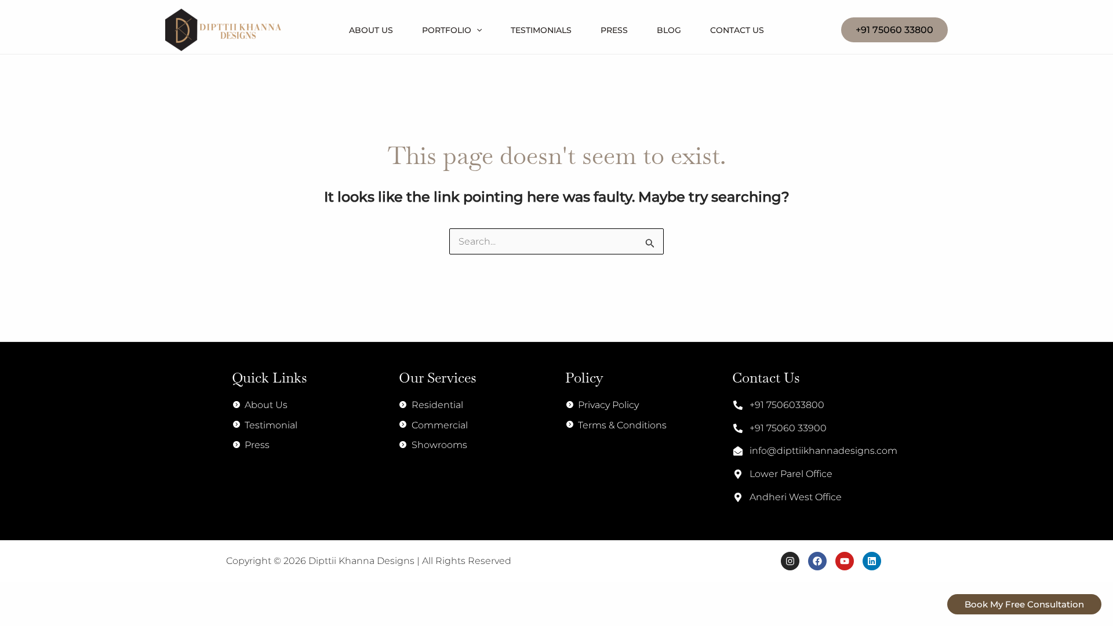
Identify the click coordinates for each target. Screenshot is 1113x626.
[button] (894, 30)
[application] (476, 30)
